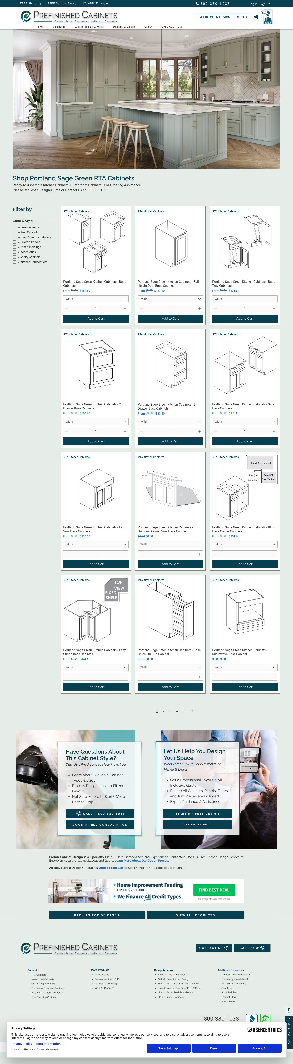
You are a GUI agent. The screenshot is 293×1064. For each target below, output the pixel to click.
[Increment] (125, 308)
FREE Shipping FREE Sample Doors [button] (50, 3)
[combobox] (96, 298)
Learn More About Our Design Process (142, 860)
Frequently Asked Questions (237, 979)
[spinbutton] (96, 308)
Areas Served (228, 1001)
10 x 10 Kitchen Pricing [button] (233, 983)
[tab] (30, 959)
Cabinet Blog (228, 997)
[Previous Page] (148, 711)
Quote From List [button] (111, 868)
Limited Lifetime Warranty (236, 974)
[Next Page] (192, 711)
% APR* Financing (97, 3)
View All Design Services (171, 974)
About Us (226, 988)
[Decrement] (66, 308)
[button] (214, 17)
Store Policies (228, 992)
